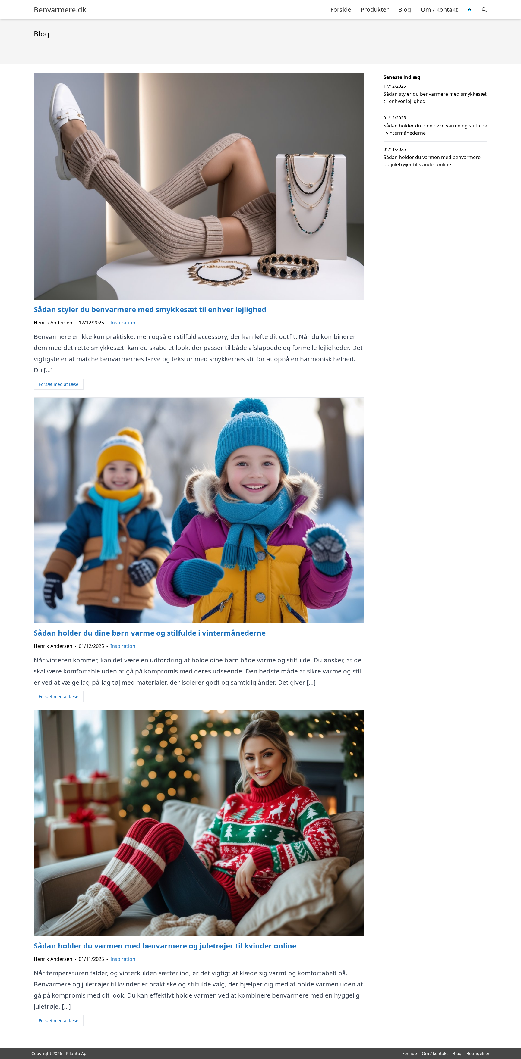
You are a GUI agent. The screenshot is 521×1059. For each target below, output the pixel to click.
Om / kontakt (439, 9)
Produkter (375, 9)
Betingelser (478, 1053)
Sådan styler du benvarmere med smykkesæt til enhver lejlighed (435, 98)
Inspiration (122, 322)
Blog (404, 9)
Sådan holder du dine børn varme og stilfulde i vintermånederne (435, 129)
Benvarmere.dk (60, 9)
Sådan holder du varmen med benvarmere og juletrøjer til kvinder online (432, 161)
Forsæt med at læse (58, 384)
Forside (340, 9)
